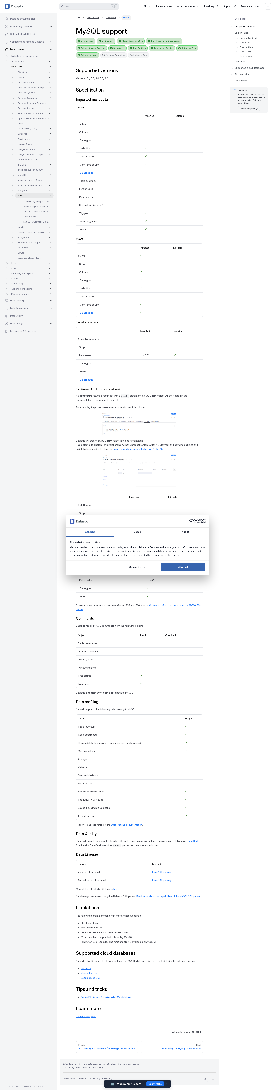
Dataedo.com (248, 6)
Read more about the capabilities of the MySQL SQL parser (168, 896)
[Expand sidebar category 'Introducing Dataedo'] (51, 26)
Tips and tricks (242, 74)
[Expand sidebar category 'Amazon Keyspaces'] (50, 98)
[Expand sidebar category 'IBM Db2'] (50, 165)
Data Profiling (139, 48)
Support (227, 6)
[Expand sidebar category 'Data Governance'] (51, 308)
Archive (82, 1079)
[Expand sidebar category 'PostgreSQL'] (50, 237)
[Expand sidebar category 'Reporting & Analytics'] (50, 273)
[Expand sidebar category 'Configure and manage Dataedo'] (51, 42)
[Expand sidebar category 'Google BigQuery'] (50, 149)
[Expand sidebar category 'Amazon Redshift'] (50, 108)
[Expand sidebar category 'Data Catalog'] (51, 300)
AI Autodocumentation (132, 41)
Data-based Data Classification (165, 41)
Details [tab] (137, 531)
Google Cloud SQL (90, 977)
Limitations (240, 61)
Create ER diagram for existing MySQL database (106, 997)
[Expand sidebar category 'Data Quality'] (51, 316)
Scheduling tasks (89, 55)
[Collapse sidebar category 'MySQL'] (50, 195)
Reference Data (189, 48)
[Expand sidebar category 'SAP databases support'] (50, 242)
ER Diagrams (108, 41)
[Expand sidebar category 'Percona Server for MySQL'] (50, 232)
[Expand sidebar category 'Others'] (50, 278)
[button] (25, 331)
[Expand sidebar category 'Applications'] (50, 61)
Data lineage (86, 172)
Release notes (164, 6)
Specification (242, 32)
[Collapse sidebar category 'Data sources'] (51, 49)
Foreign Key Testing (163, 48)
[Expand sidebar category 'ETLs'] (50, 263)
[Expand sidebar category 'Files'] (50, 268)
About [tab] (185, 531)
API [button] (145, 6)
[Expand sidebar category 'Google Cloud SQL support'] (50, 154)
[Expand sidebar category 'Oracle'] (50, 77)
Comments (245, 42)
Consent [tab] (90, 531)
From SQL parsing (161, 872)
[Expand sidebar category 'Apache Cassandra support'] (50, 113)
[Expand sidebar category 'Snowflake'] (50, 248)
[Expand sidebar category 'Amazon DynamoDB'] (50, 93)
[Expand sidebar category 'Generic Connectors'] (50, 289)
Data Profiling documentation (126, 824)
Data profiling (246, 47)
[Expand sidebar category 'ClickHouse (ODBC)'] (50, 129)
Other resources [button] (186, 6)
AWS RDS (86, 968)
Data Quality (119, 48)
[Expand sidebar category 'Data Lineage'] (51, 323)
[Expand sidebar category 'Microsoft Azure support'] (50, 185)
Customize (135, 567)
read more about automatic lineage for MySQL (139, 449)
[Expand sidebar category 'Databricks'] (50, 134)
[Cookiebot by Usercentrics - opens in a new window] (192, 521)
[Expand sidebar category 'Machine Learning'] (50, 294)
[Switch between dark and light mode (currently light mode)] (268, 6)
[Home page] (79, 17)
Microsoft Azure (89, 973)
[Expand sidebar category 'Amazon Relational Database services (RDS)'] (50, 103)
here (115, 889)
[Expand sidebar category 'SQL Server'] (50, 72)
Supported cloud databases (249, 67)
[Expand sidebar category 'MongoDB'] (50, 190)
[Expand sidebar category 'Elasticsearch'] (50, 139)
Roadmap (209, 6)
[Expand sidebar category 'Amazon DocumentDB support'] (50, 87)
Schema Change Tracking (93, 48)
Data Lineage (87, 41)
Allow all (183, 567)
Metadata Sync (140, 55)
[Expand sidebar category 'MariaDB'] (50, 175)
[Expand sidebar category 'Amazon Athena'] (50, 82)
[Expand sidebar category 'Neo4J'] (50, 227)
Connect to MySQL (86, 1016)
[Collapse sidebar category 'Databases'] (50, 66)
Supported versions (245, 26)
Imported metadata (249, 38)
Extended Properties (115, 55)
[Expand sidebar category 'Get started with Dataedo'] (51, 34)
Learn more (241, 80)
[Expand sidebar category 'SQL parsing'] (50, 284)
